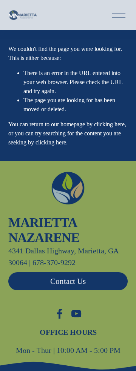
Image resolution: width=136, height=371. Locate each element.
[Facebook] (59, 313)
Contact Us (68, 281)
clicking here (109, 124)
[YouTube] (76, 313)
